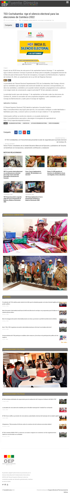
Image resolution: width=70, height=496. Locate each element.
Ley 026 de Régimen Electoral (39, 123)
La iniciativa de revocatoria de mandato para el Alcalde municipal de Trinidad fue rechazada (27, 407)
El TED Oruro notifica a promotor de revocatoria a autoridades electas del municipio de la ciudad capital (30, 416)
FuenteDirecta (7, 490)
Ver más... (64, 342)
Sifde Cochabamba (54, 123)
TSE (53, 20)
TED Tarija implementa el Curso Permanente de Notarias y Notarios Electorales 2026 (34, 198)
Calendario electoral (15, 123)
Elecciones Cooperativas (44, 20)
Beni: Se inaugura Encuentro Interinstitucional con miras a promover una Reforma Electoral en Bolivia (29, 319)
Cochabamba (25, 20)
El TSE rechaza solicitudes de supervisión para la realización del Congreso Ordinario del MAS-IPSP (29, 399)
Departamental (33, 20)
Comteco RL (26, 123)
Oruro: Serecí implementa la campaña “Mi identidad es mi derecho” (33, 173)
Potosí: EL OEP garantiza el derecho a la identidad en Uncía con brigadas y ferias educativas (56, 173)
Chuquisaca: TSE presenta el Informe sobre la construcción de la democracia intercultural (26, 424)
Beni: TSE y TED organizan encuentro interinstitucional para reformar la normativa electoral (26, 327)
